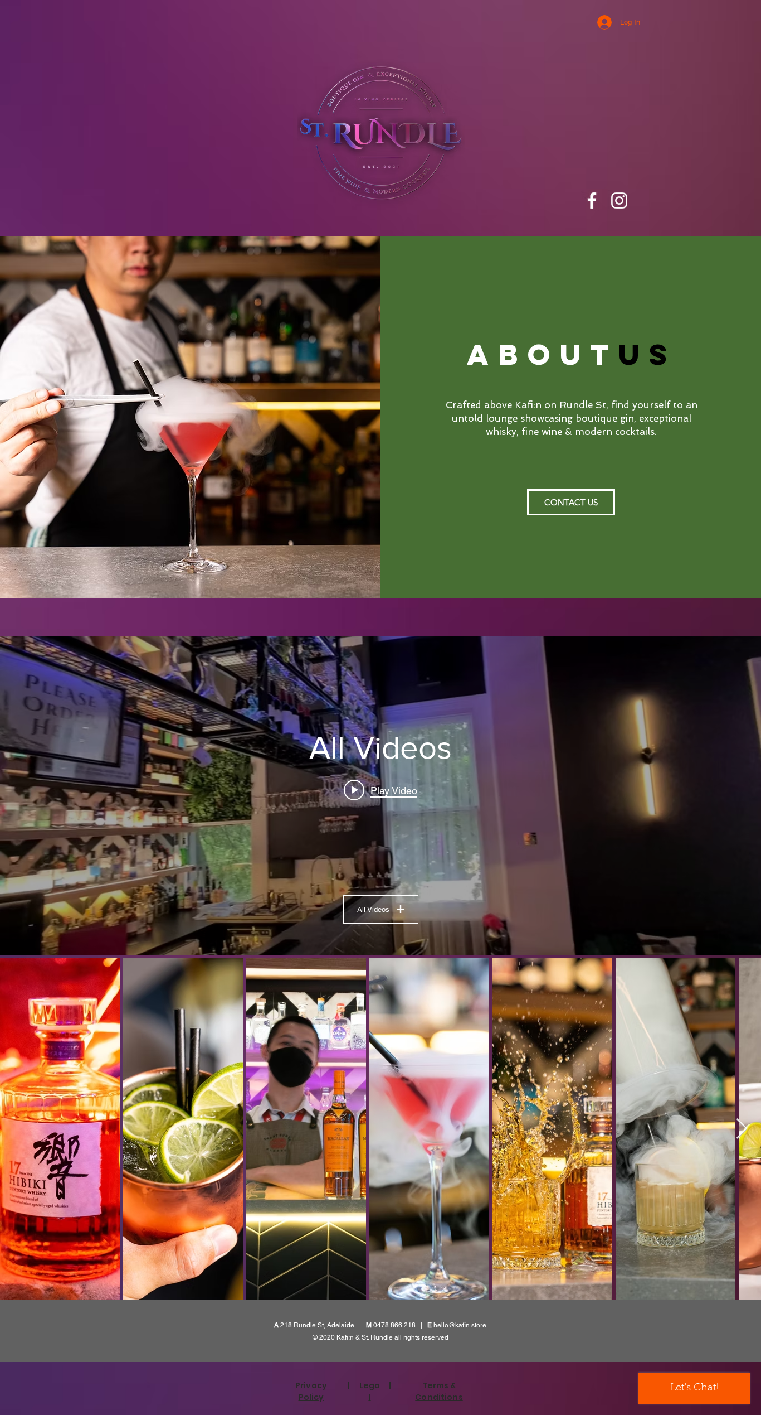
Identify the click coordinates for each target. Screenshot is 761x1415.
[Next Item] (741, 1129)
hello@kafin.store (459, 1325)
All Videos (373, 909)
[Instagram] (619, 200)
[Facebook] (592, 200)
